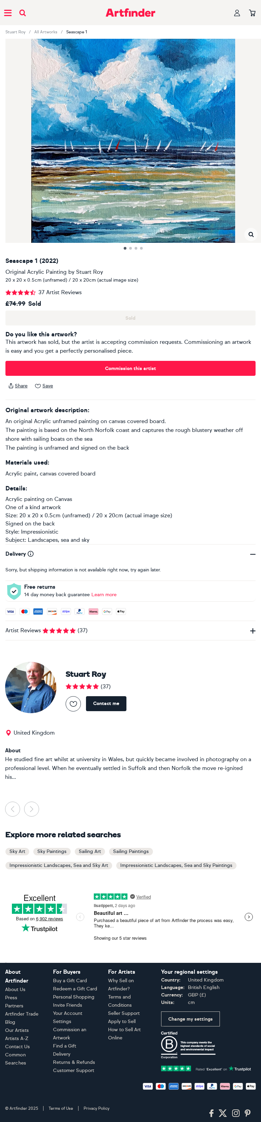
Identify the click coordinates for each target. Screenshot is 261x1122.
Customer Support (73, 1070)
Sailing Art (90, 851)
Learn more (104, 595)
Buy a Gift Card (70, 981)
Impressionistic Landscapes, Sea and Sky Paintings (176, 865)
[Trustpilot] (206, 1068)
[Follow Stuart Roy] (73, 703)
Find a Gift (64, 1046)
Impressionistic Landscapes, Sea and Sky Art (59, 865)
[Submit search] (22, 12)
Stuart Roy (15, 32)
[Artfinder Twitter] (223, 1113)
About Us (15, 989)
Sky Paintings (52, 851)
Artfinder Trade (21, 1014)
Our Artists (17, 1030)
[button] (251, 234)
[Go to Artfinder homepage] (130, 12)
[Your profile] (237, 12)
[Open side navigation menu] (8, 12)
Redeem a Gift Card (75, 989)
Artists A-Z (17, 1038)
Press (11, 998)
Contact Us (17, 1047)
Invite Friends (67, 1005)
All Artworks (45, 32)
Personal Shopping (73, 997)
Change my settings (190, 1019)
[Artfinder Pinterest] (248, 1113)
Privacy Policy (96, 1108)
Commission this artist (130, 368)
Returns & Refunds (74, 1062)
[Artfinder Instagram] (236, 1113)
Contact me (106, 703)
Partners (14, 1006)
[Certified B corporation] (188, 1044)
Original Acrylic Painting (36, 272)
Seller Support (124, 1013)
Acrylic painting (25, 499)
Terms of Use (61, 1108)
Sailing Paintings (131, 851)
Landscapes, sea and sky (58, 540)
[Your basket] (252, 13)
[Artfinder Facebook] (211, 1113)
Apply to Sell (122, 1021)
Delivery (61, 1054)
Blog (10, 1022)
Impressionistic (39, 532)
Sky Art (17, 851)
